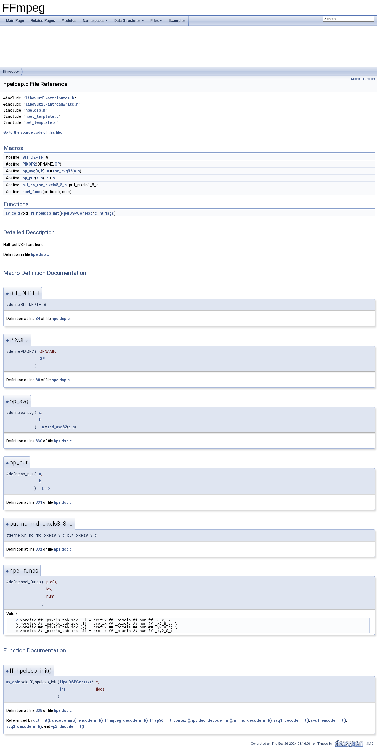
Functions (369, 79)
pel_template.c (40, 122)
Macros (356, 79)
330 (39, 441)
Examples (177, 21)
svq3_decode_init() (24, 726)
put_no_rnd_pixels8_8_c (44, 185)
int (101, 213)
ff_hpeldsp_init (45, 213)
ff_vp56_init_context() (170, 720)
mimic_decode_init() (253, 720)
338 (39, 710)
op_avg (29, 171)
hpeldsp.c (40, 254)
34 (38, 318)
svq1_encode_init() (328, 720)
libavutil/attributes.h (49, 98)
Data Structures (127, 21)
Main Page (15, 21)
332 (39, 549)
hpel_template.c (42, 116)
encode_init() (90, 720)
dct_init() (41, 720)
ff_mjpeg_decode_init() (126, 720)
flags (109, 213)
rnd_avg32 (62, 171)
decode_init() (64, 720)
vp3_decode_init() (67, 726)
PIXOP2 (29, 164)
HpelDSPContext (76, 213)
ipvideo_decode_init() (212, 720)
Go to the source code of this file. (32, 132)
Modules (69, 21)
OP (57, 164)
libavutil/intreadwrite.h (51, 104)
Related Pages (43, 21)
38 (38, 380)
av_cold (13, 213)
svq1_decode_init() (291, 720)
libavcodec (11, 71)
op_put (28, 178)
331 (39, 502)
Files (154, 21)
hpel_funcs (32, 192)
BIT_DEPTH (33, 157)
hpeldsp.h (35, 110)
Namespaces (93, 21)
